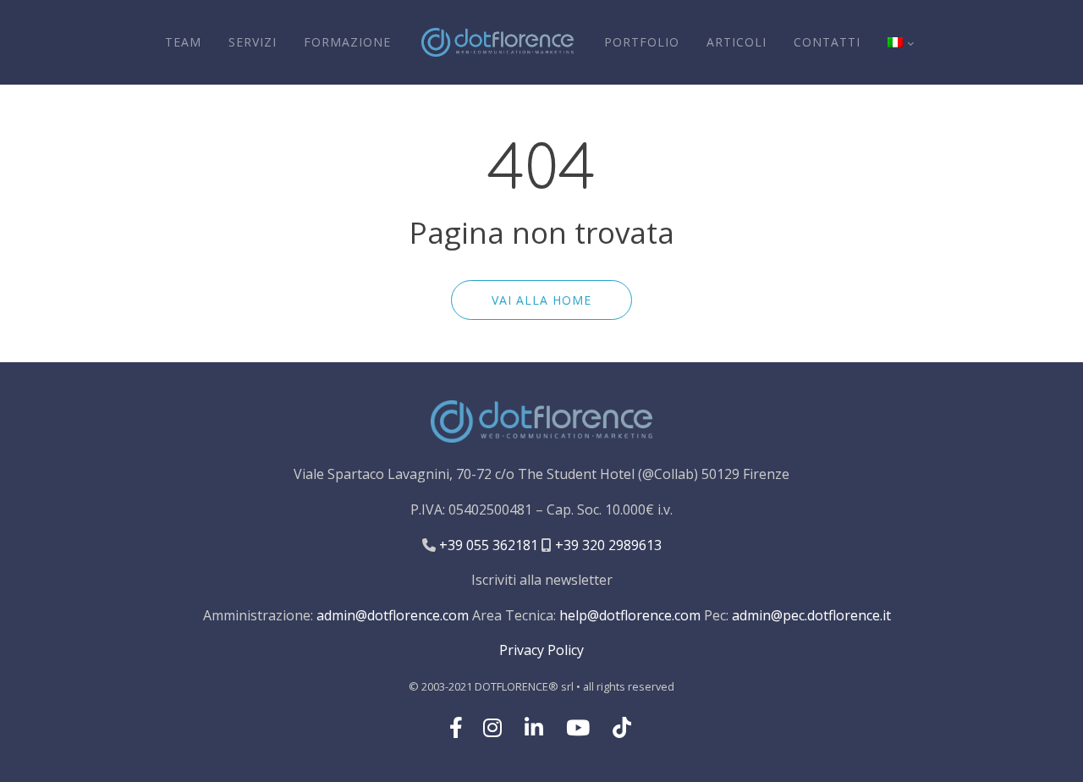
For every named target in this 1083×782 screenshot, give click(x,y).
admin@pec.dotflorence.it (811, 615)
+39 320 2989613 (607, 545)
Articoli (736, 42)
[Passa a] (900, 42)
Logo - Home (497, 42)
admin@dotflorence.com (392, 615)
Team (183, 42)
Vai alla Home (541, 300)
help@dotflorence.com (630, 615)
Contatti (827, 42)
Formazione (347, 42)
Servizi (252, 42)
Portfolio (641, 42)
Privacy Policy (541, 650)
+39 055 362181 (487, 545)
